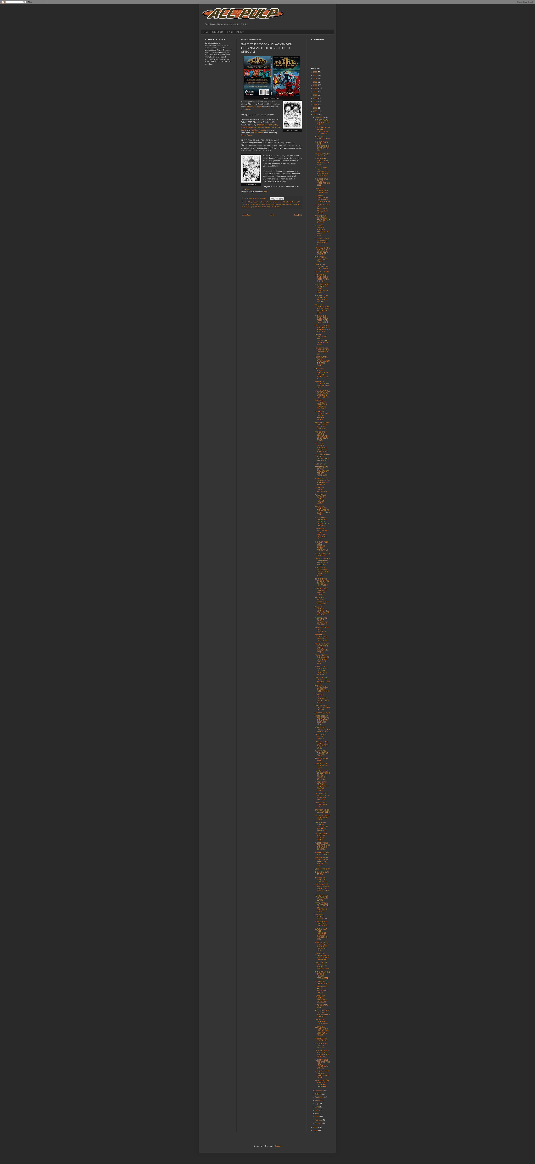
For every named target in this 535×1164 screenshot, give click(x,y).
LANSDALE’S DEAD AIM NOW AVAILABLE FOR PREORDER (322, 957)
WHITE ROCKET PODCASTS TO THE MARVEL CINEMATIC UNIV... (322, 720)
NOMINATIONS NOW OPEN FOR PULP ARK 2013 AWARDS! (322, 481)
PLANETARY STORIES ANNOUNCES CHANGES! (321, 999)
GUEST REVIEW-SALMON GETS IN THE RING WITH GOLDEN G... (322, 889)
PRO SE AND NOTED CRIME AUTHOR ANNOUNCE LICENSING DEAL (322, 534)
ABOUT (240, 32)
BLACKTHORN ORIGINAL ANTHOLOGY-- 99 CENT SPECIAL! (321, 786)
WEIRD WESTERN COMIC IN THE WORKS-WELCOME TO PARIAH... (322, 648)
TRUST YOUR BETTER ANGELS (320, 737)
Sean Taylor (272, 125)
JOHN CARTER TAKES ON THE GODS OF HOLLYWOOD (322, 582)
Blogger (278, 1146)
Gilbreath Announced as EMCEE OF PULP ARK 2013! (322, 688)
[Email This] (271, 198)
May (317, 1110)
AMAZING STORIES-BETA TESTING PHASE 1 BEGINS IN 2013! (322, 309)
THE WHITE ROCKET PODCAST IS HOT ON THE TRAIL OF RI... (321, 447)
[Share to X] (277, 198)
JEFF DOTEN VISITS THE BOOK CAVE (321, 879)
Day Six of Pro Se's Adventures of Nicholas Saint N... (322, 242)
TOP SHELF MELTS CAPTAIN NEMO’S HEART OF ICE (322, 1074)
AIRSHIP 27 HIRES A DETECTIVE (322, 154)
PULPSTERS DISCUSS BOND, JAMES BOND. (322, 729)
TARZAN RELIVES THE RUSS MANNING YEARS (322, 837)
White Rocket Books (253, 107)
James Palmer (270, 127)
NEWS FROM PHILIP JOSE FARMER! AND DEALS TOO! (321, 638)
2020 (315, 92)
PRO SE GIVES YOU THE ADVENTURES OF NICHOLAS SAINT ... (322, 436)
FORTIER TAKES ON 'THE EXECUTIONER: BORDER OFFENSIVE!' (322, 471)
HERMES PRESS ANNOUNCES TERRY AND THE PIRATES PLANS (321, 862)
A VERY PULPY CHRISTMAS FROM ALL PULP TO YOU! (322, 219)
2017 (315, 101)
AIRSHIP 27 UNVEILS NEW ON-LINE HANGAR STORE (322, 416)
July (317, 1104)
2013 (315, 111)
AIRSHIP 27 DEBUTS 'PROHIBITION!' (322, 490)
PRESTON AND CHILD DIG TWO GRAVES (322, 708)
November (319, 1091)
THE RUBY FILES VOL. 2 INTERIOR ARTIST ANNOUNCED (321, 546)
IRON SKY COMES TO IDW (322, 873)
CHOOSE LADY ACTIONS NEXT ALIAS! (322, 766)
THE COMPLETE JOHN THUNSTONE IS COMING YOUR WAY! (322, 146)
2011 (315, 1127)
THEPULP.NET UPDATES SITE (322, 982)
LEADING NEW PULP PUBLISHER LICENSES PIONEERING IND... (321, 934)
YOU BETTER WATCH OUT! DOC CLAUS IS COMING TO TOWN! (322, 572)
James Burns (246, 135)
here (248, 189)
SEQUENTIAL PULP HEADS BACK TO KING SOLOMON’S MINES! (322, 1031)
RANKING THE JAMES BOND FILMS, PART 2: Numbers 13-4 (322, 319)
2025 (315, 75)
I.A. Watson (246, 204)
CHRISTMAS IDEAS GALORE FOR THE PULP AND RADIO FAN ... (322, 562)
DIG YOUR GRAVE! (322, 713)
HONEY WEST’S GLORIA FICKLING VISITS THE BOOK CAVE (322, 361)
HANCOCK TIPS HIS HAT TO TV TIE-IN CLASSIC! (322, 680)
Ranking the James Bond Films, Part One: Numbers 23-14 (322, 351)
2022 (315, 85)
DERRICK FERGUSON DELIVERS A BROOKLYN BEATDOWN (321, 404)
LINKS (230, 32)
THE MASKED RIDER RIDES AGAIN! (321, 259)
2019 (315, 95)
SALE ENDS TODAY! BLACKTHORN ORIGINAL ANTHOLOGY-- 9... (322, 373)
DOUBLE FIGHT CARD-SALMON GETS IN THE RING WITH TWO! (322, 659)
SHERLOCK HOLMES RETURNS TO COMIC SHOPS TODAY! (322, 698)
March (317, 1117)
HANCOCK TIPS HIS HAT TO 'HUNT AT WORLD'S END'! (322, 966)
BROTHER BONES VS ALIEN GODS (322, 811)
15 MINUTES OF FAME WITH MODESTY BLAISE (321, 591)
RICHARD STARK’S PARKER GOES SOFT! (322, 817)
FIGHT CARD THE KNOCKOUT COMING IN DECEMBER (322, 1084)
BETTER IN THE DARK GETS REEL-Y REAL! (321, 924)
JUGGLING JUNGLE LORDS (322, 138)
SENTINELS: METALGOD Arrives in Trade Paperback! (322, 601)
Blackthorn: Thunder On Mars (263, 202)
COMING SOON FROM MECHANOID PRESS (321, 990)
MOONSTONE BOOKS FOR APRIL (321, 805)
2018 (315, 98)
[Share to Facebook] (279, 198)
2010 (315, 1131)
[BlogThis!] (274, 198)
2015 (315, 108)
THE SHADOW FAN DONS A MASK (322, 554)
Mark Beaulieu (276, 204)
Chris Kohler (258, 132)
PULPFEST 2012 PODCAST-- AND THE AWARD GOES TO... (322, 846)
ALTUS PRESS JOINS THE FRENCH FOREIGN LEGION (320, 499)
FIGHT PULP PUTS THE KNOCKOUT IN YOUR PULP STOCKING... (322, 1054)
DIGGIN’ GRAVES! (322, 272)
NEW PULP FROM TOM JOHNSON (322, 853)
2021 (315, 88)
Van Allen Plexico (258, 130)
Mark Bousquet (247, 127)
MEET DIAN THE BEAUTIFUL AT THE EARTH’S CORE (321, 745)
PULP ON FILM (320, 464)
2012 (315, 115)
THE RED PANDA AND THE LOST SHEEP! (322, 122)
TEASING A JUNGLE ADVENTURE (321, 917)
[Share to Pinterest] (282, 198)
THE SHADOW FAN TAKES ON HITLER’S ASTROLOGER (322, 975)
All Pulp (249, 202)
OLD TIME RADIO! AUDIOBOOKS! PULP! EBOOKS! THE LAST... (322, 328)
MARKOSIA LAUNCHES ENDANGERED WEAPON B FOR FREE (322, 510)
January (318, 1123)
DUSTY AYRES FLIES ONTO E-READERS (322, 753)
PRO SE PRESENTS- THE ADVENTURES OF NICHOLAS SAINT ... (322, 340)
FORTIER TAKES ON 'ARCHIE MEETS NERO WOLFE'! (321, 299)
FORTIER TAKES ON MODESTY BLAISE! (321, 898)
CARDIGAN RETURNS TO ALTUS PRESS (321, 1022)
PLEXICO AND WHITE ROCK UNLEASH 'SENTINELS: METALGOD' (321, 671)
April (317, 1113)
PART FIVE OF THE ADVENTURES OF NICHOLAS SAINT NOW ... (322, 251)
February (318, 1120)
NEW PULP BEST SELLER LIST (321, 1039)
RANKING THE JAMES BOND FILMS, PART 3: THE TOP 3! (322, 278)
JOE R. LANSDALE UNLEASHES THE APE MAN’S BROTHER (322, 1013)
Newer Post (246, 215)
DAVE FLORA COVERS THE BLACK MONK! (321, 267)
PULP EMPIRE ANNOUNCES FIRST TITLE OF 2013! (322, 162)
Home (205, 32)
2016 (315, 105)
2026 (315, 72)
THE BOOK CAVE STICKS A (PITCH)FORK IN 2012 (322, 182)
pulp (243, 207)
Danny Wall (296, 202)
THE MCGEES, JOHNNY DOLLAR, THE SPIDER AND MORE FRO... (321, 827)
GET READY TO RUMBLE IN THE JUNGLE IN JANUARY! (322, 796)
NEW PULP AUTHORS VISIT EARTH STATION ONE (322, 385)
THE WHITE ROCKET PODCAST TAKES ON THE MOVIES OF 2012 (322, 230)
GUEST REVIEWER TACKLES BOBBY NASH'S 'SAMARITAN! (322, 131)
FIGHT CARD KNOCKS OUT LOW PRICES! (321, 190)
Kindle (247, 109)
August (318, 1100)
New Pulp (296, 204)
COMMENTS (217, 32)
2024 (315, 79)
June (317, 1107)
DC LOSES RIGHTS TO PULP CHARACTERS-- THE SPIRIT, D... (322, 458)
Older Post (298, 215)
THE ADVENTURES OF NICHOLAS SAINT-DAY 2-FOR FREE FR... (322, 394)
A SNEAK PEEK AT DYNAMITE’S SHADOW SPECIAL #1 (322, 426)
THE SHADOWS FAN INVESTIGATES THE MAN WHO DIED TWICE (322, 172)
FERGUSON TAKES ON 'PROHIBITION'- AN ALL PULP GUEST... (322, 209)
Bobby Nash (262, 125)
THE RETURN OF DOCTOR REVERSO (321, 1045)
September (319, 1097)
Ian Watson (259, 127)
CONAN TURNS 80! (322, 869)
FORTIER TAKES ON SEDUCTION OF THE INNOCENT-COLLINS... (322, 775)
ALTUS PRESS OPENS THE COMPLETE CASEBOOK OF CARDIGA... (322, 522)
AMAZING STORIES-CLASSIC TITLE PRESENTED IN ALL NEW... (322, 611)
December (319, 117)
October (318, 1094)
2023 (315, 82)
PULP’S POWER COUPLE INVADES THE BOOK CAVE (321, 621)
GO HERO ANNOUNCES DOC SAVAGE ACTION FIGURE (322, 199)
